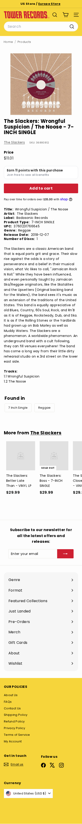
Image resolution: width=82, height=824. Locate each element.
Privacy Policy (14, 728)
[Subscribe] (65, 553)
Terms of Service (17, 735)
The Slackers (14, 142)
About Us (11, 695)
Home (8, 42)
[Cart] (65, 15)
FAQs (8, 702)
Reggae (44, 408)
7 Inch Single (18, 408)
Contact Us (12, 708)
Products (24, 42)
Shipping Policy (15, 715)
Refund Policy (14, 721)
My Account (13, 741)
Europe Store (49, 4)
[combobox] (41, 27)
